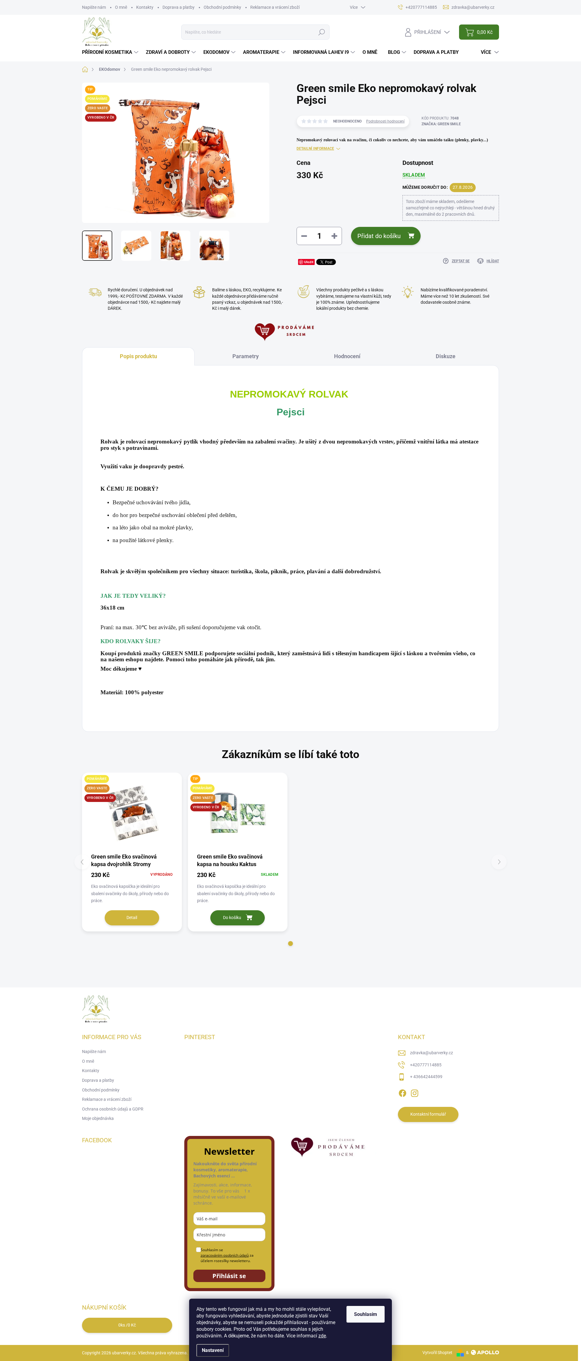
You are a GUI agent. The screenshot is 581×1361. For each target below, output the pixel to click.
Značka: (441, 124)
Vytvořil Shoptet (437, 1352)
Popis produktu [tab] (138, 356)
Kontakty (144, 7)
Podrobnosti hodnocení (385, 121)
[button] (290, 943)
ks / (127, 1325)
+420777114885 (425, 1064)
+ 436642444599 (426, 1076)
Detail (131, 917)
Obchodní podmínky (222, 7)
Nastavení (213, 1350)
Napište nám (94, 7)
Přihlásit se (229, 1276)
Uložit (308, 262)
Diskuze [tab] (445, 356)
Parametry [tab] (245, 356)
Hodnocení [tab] (347, 356)
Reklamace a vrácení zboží (275, 7)
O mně (121, 7)
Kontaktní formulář (428, 1114)
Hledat (321, 32)
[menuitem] (111, 52)
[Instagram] (414, 1092)
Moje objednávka (98, 1118)
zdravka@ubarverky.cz (431, 1052)
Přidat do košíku (379, 236)
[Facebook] (402, 1092)
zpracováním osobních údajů (225, 1255)
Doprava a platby (178, 7)
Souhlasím (365, 1314)
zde (322, 1336)
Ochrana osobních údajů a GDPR (112, 1109)
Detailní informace (315, 148)
